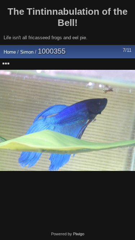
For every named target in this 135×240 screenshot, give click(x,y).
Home (10, 52)
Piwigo (78, 234)
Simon (26, 52)
